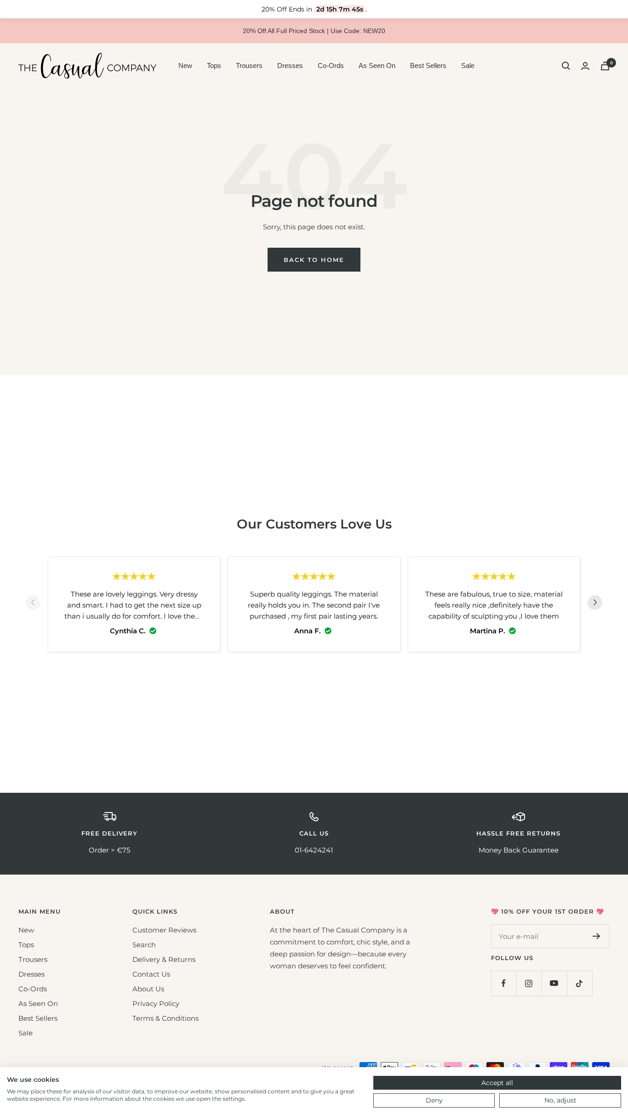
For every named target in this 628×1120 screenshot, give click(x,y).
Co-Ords (331, 65)
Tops (214, 65)
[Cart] (605, 66)
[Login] (585, 66)
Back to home (314, 259)
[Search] (566, 66)
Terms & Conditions (165, 1018)
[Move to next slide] (595, 604)
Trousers (249, 65)
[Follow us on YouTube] (554, 983)
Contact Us (151, 974)
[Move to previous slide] (33, 604)
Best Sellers (428, 65)
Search (144, 944)
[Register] (596, 936)
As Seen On (377, 65)
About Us (148, 988)
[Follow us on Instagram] (529, 983)
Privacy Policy (155, 1003)
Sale (467, 65)
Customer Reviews (164, 930)
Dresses (290, 65)
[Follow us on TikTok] (579, 983)
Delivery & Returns (163, 959)
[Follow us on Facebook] (503, 983)
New (185, 65)
